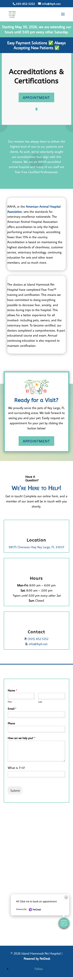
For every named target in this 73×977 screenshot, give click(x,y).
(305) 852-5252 (38, 639)
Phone (11, 723)
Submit (15, 790)
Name (12, 690)
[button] (64, 923)
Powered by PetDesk (37, 958)
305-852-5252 (25, 3)
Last (40, 701)
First (10, 701)
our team (28, 501)
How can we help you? (21, 738)
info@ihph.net (38, 644)
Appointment (36, 97)
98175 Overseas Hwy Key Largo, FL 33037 (36, 547)
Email (12, 708)
